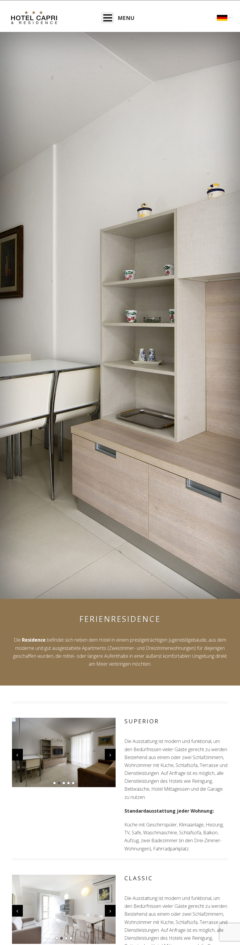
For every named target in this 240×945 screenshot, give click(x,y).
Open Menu (107, 17)
